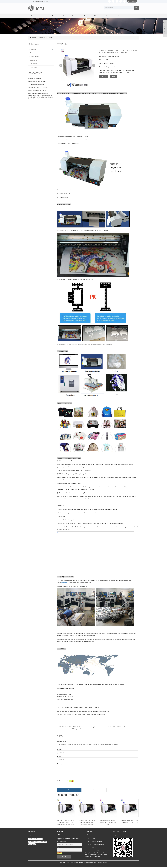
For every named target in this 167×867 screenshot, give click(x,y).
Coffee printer (34, 56)
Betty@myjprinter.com (39, 90)
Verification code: (63, 781)
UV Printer (33, 49)
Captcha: (59, 847)
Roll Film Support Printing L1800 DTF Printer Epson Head (108, 822)
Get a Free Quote (131, 1)
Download (75, 16)
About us (43, 16)
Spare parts (33, 67)
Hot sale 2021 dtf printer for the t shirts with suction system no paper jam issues (65, 822)
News (65, 16)
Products (54, 16)
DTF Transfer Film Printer (35, 839)
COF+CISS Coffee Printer (120, 727)
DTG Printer (33, 60)
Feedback (107, 16)
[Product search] (136, 8)
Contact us (128, 16)
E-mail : (60, 756)
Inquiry (117, 16)
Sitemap (105, 862)
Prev (60, 65)
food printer (64, 582)
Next (93, 65)
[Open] (165, 29)
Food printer (34, 53)
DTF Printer (49, 37)
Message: (60, 764)
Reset (94, 790)
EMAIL (114, 76)
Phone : (60, 749)
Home (33, 16)
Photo (86, 16)
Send (69, 790)
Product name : (63, 741)
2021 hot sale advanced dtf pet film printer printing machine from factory (87, 822)
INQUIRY (104, 76)
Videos (96, 16)
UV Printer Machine (34, 841)
